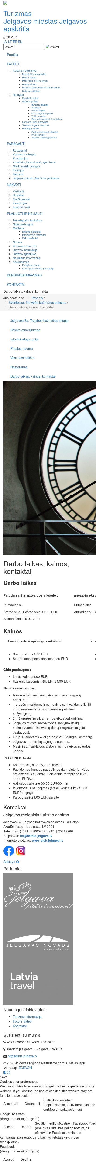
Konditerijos (20, 158)
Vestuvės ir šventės (25, 246)
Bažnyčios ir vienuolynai (35, 80)
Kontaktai (20, 1025)
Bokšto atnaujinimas (25, 329)
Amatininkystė (29, 84)
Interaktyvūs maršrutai (34, 234)
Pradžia (12, 54)
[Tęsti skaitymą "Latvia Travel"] (38, 985)
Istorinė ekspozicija (24, 339)
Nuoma (17, 242)
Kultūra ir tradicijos (24, 70)
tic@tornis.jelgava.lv (22, 1056)
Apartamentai (21, 207)
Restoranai (20, 150)
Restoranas (18, 367)
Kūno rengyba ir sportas (42, 113)
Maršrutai (19, 228)
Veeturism (36, 107)
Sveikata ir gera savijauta (35, 125)
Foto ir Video (22, 1021)
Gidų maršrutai (30, 238)
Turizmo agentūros (24, 254)
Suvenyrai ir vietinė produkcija (38, 268)
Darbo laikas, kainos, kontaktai (32, 376)
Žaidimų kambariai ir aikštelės (44, 131)
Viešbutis (18, 191)
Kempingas (20, 203)
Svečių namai (21, 199)
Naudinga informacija (26, 258)
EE (15, 41)
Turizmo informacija (25, 250)
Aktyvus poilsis (30, 101)
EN (20, 41)
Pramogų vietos (30, 128)
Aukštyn (9, 861)
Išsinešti (18, 174)
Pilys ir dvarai (29, 77)
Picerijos (18, 170)
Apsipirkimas (21, 262)
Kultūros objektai (31, 91)
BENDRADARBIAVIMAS (24, 275)
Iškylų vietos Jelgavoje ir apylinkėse (47, 118)
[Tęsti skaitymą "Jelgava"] (38, 895)
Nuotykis (18, 95)
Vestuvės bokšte (22, 357)
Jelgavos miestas (30, 21)
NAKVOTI (14, 184)
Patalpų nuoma (21, 348)
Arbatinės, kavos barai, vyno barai (34, 162)
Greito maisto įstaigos (26, 166)
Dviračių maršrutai (31, 231)
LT (10, 41)
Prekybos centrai (31, 265)
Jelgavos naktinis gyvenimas (44, 137)
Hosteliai (18, 195)
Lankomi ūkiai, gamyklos (35, 121)
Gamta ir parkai (30, 98)
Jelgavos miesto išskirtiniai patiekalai (36, 178)
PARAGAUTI (16, 143)
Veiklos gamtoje (38, 116)
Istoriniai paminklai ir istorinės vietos (41, 87)
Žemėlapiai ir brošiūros (27, 220)
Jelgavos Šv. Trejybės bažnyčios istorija (39, 320)
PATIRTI (13, 63)
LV (5, 41)
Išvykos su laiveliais (39, 104)
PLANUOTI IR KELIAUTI (25, 213)
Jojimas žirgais (38, 110)
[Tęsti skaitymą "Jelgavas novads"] (38, 942)
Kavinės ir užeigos (24, 154)
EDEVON (25, 1067)
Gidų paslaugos (23, 224)
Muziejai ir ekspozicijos (34, 74)
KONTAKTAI (16, 284)
